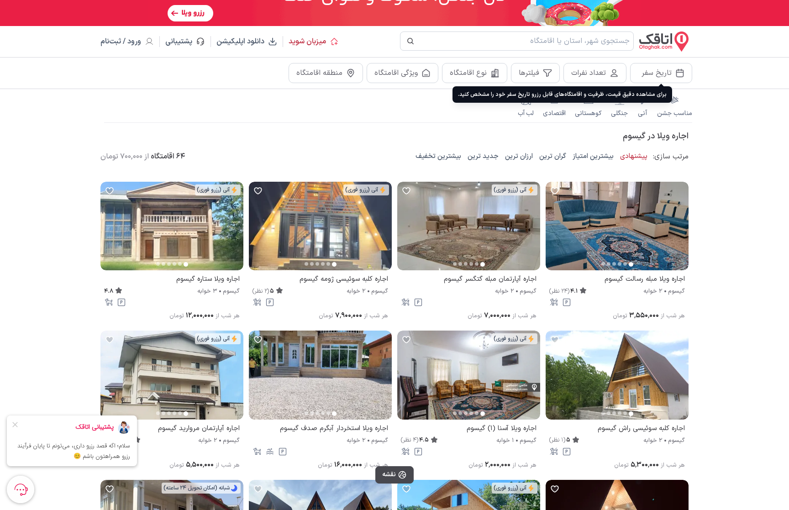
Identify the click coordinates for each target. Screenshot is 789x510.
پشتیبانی (182, 41)
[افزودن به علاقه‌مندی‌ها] (555, 191)
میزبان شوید (307, 41)
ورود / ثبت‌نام (120, 41)
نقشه (389, 474)
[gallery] (553, 230)
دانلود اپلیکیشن (240, 41)
